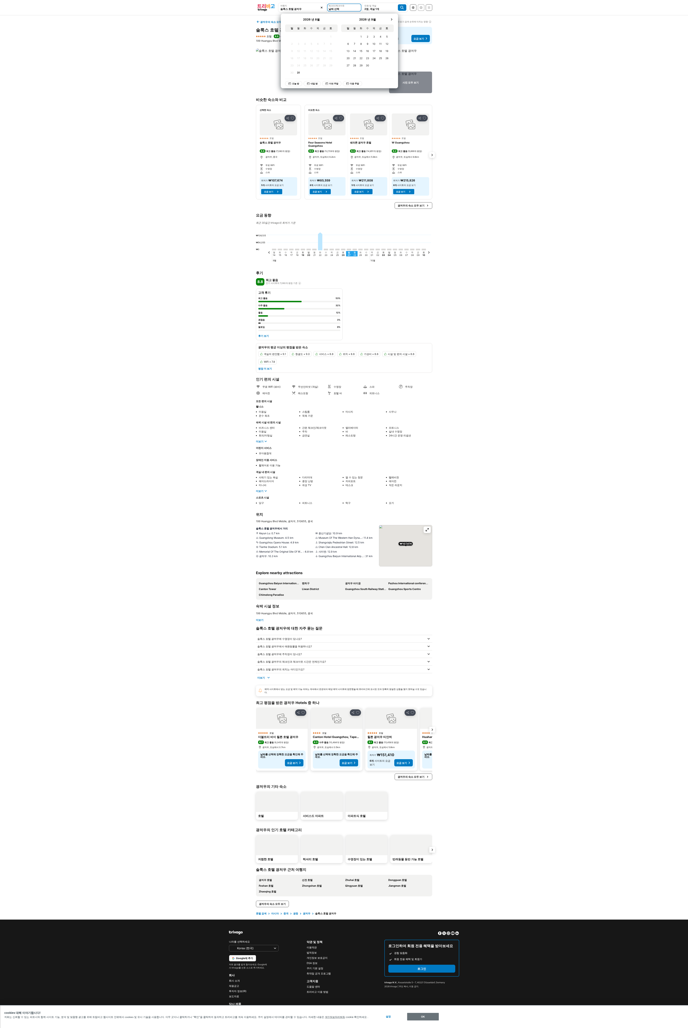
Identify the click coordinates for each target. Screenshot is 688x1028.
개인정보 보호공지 (317, 957)
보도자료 (234, 996)
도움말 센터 (313, 986)
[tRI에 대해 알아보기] (299, 283)
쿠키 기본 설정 (315, 968)
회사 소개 (234, 980)
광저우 (306, 913)
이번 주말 (333, 83)
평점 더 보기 (265, 368)
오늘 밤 (295, 83)
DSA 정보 (312, 963)
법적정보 (312, 952)
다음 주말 (354, 83)
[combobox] (302, 9)
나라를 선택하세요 (239, 941)
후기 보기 (263, 335)
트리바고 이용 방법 (317, 991)
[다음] (391, 19)
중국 (286, 913)
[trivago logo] (266, 7)
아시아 (275, 913)
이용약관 (312, 947)
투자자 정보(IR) (237, 991)
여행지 (283, 5)
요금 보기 (419, 38)
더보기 (260, 441)
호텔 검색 (261, 913)
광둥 (295, 913)
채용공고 (234, 985)
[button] (410, 59)
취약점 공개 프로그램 (319, 973)
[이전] (269, 253)
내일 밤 (314, 83)
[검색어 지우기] (321, 7)
